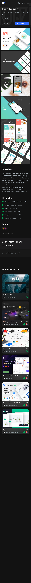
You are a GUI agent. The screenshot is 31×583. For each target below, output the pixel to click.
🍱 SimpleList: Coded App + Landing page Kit (13, 322)
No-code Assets (13, 405)
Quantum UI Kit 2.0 (8, 349)
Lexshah (8, 297)
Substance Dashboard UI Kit (10, 376)
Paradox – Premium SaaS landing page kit (13, 403)
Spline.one (8, 351)
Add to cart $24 (22, 23)
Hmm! (6, 18)
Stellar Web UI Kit (8, 295)
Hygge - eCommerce (9, 430)
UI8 (7, 324)
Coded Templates (13, 324)
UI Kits (13, 297)
